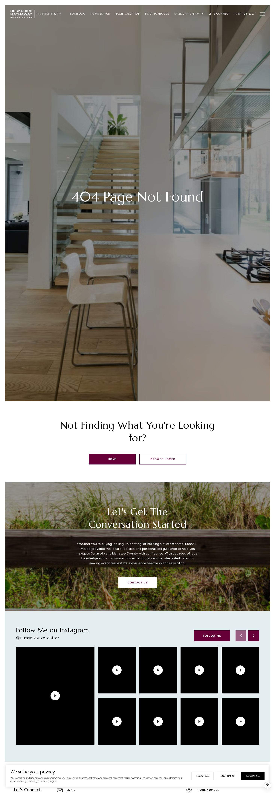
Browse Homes (162, 459)
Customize (227, 775)
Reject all (202, 775)
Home (112, 459)
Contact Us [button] (137, 582)
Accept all (253, 775)
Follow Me (212, 635)
